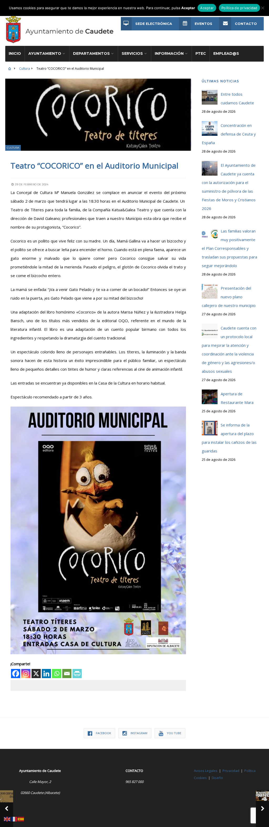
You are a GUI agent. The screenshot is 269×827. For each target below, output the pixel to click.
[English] (7, 818)
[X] (36, 673)
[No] (262, 7)
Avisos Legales (206, 770)
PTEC (200, 53)
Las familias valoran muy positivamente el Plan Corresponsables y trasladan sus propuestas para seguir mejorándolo (229, 248)
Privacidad (231, 770)
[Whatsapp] (56, 673)
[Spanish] (21, 818)
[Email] (66, 673)
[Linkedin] (46, 673)
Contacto (246, 24)
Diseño (217, 777)
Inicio (15, 53)
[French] (14, 818)
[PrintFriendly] (77, 673)
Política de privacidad (239, 8)
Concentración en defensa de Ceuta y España (229, 134)
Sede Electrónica (153, 24)
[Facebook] (15, 673)
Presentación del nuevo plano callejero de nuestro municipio (229, 296)
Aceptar (207, 8)
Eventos (203, 24)
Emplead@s (226, 53)
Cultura (24, 68)
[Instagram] (25, 673)
